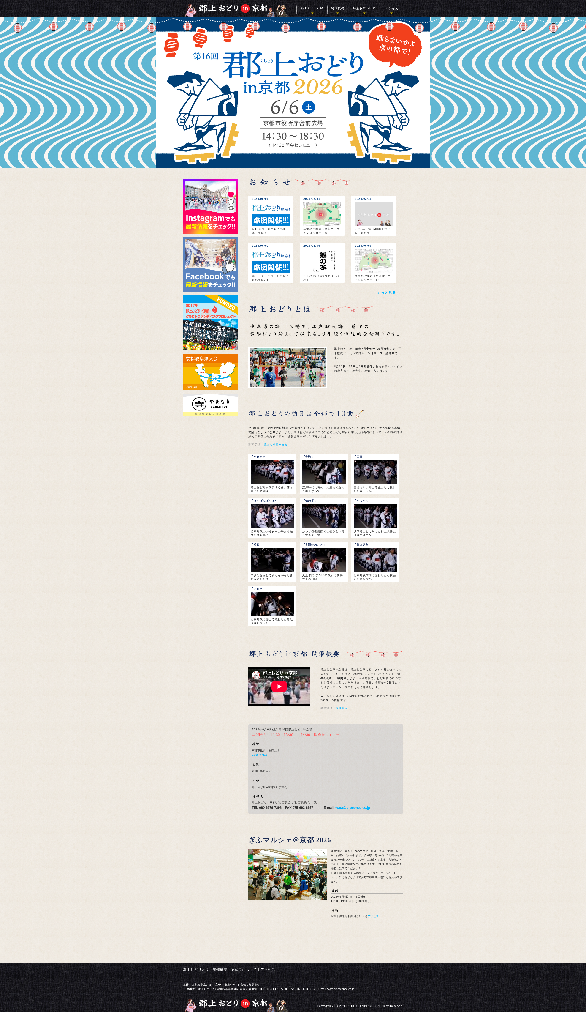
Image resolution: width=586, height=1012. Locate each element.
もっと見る (386, 292)
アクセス (391, 8)
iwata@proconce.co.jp (352, 808)
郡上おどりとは (311, 8)
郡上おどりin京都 (239, 8)
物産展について (363, 8)
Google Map (259, 754)
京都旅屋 (342, 708)
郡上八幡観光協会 (275, 444)
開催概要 (337, 8)
